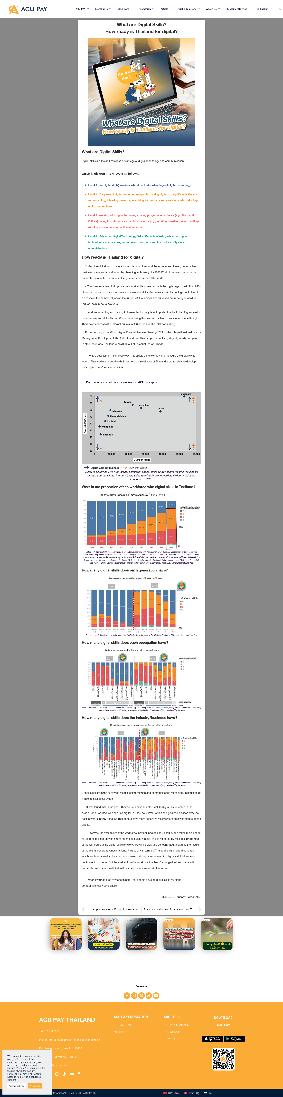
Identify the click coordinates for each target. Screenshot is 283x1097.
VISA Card (123, 9)
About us (211, 9)
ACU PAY (81, 9)
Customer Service (236, 9)
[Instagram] (134, 995)
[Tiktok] (149, 995)
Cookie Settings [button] (16, 1086)
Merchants (101, 9)
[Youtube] (156, 995)
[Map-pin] (79, 1074)
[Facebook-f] (127, 995)
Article (164, 9)
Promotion (145, 9)
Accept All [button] (35, 1086)
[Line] (141, 995)
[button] (280, 9)
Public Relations (187, 9)
